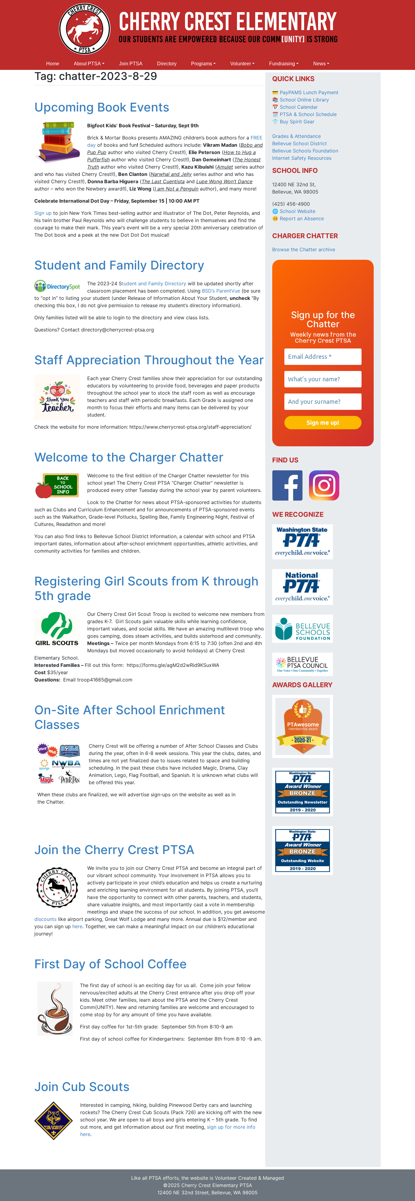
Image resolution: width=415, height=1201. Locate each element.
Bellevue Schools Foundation (305, 151)
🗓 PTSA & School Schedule (304, 114)
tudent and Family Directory (154, 283)
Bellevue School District (299, 143)
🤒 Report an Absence (298, 218)
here (77, 926)
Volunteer (240, 63)
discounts (45, 919)
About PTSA (87, 63)
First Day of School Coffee (110, 963)
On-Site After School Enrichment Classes (129, 717)
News (319, 63)
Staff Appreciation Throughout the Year (149, 359)
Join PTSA (130, 63)
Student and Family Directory (119, 265)
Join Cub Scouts (81, 1086)
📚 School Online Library (300, 100)
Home (52, 63)
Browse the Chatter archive (303, 249)
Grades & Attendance (296, 136)
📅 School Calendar (295, 107)
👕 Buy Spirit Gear (293, 121)
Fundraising (282, 63)
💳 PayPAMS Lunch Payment (305, 92)
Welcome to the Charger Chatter (128, 457)
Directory (167, 63)
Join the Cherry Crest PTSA (114, 849)
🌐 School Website (293, 211)
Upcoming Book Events (101, 107)
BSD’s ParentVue (221, 291)
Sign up (43, 213)
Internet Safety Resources (301, 158)
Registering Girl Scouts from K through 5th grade (146, 588)
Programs (201, 63)
